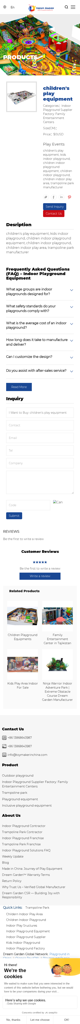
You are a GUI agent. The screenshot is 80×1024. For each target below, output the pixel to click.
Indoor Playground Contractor (24, 826)
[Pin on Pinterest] (69, 195)
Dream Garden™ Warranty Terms (26, 875)
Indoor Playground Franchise (23, 838)
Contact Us (54, 213)
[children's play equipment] (21, 97)
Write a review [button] (40, 576)
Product (10, 765)
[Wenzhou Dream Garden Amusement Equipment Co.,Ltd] (41, 8)
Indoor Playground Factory (25, 948)
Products (30, 67)
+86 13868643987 (20, 738)
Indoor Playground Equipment (28, 931)
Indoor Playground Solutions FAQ (26, 850)
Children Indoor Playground (26, 920)
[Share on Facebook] (55, 195)
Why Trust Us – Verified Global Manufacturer (33, 887)
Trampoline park (14, 793)
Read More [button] (19, 387)
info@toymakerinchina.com (27, 755)
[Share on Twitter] (47, 195)
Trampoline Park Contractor (22, 832)
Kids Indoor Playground (23, 943)
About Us (11, 815)
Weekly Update (12, 856)
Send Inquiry (55, 206)
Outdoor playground (17, 775)
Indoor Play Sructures (21, 925)
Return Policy (11, 881)
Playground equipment (20, 799)
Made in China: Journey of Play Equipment (32, 869)
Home (9, 67)
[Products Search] (66, 7)
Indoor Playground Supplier (26, 937)
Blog (5, 862)
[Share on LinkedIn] (62, 195)
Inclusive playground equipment (27, 805)
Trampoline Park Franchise (21, 844)
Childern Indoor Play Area (24, 914)
